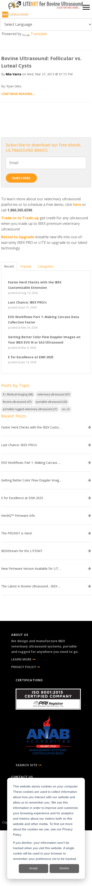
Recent (9, 266)
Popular (25, 266)
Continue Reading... (18, 94)
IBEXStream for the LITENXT (22, 551)
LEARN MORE (21, 659)
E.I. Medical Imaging (18, 394)
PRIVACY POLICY (24, 667)
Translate (39, 33)
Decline (64, 868)
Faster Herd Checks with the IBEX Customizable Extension (31, 427)
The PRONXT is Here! (16, 533)
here (77, 204)
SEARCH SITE (27, 765)
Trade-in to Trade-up (20, 217)
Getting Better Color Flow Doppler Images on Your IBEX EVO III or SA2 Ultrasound (31, 480)
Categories (45, 266)
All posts (46, 118)
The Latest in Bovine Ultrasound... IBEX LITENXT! (31, 586)
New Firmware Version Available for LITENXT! (31, 569)
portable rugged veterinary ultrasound (30, 409)
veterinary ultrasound (53, 394)
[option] (46, 5)
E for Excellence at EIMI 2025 (22, 498)
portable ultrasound (51, 402)
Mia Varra (13, 74)
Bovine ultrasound (17, 402)
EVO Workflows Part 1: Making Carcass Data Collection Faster (31, 463)
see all (66, 409)
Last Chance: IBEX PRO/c (19, 445)
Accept (33, 868)
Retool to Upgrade (17, 236)
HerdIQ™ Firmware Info (18, 516)
